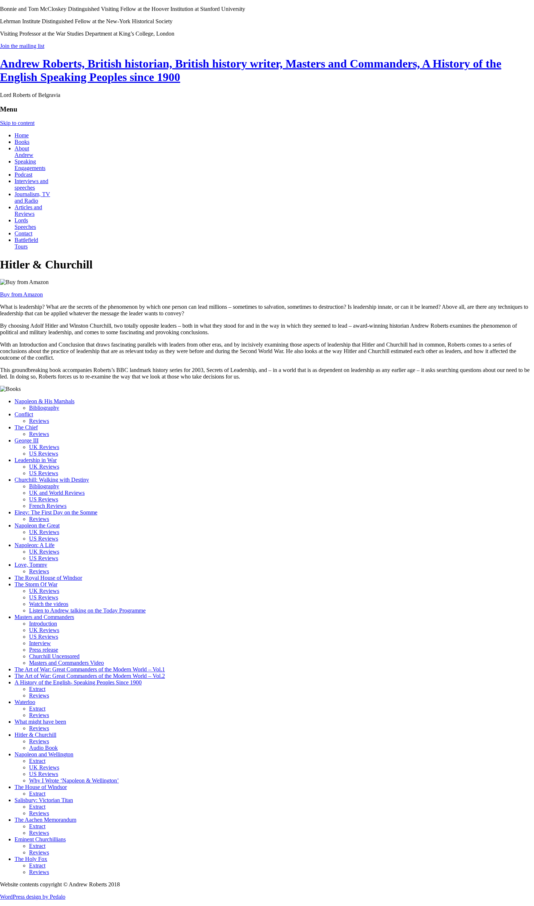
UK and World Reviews (57, 493)
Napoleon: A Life (34, 545)
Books (22, 142)
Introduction (43, 623)
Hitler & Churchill (35, 735)
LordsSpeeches (25, 223)
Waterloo (25, 702)
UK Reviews (44, 447)
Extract (37, 689)
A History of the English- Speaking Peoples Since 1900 (78, 682)
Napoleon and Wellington (44, 754)
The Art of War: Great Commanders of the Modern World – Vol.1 (90, 669)
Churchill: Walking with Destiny (52, 480)
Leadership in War (36, 460)
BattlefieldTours (26, 243)
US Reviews (43, 453)
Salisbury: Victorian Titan (44, 800)
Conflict (24, 414)
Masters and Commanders (44, 617)
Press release (43, 650)
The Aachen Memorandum (45, 820)
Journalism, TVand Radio (32, 197)
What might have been (40, 722)
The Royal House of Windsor (48, 578)
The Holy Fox (31, 859)
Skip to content (17, 123)
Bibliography (44, 408)
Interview (40, 643)
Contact (23, 233)
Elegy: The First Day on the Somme (56, 512)
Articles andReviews (28, 210)
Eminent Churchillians (40, 839)
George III (27, 440)
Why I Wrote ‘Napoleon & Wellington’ (74, 780)
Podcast (23, 174)
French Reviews (47, 506)
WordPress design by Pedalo (32, 897)
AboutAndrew (24, 151)
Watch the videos (48, 604)
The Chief (26, 427)
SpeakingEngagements (30, 164)
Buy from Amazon (21, 294)
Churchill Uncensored (54, 656)
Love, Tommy (31, 565)
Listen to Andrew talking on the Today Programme (87, 610)
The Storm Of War (36, 584)
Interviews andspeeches (31, 184)
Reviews (39, 421)
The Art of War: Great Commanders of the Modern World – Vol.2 (90, 676)
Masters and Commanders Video (66, 663)
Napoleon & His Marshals (44, 401)
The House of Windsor (41, 787)
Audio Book (43, 748)
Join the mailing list (22, 46)
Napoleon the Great (37, 525)
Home (22, 135)
